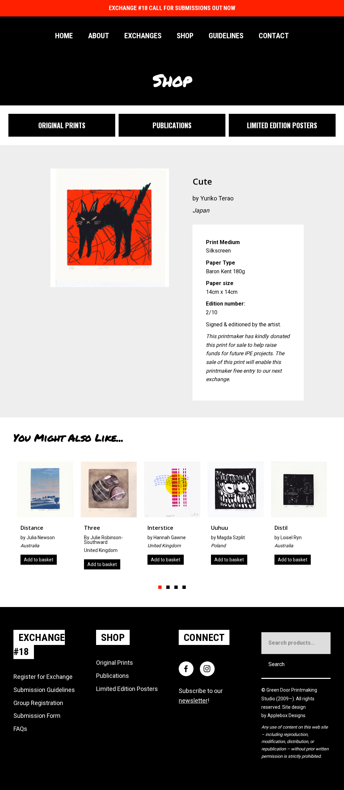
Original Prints (114, 662)
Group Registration (38, 702)
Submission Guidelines (44, 689)
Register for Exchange (43, 676)
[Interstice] (172, 515)
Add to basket (38, 559)
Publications (112, 675)
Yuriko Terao (216, 198)
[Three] (108, 518)
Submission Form (36, 715)
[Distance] (45, 515)
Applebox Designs (286, 715)
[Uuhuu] (235, 515)
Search (276, 664)
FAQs (20, 728)
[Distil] (299, 515)
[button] (160, 587)
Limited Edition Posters (127, 688)
